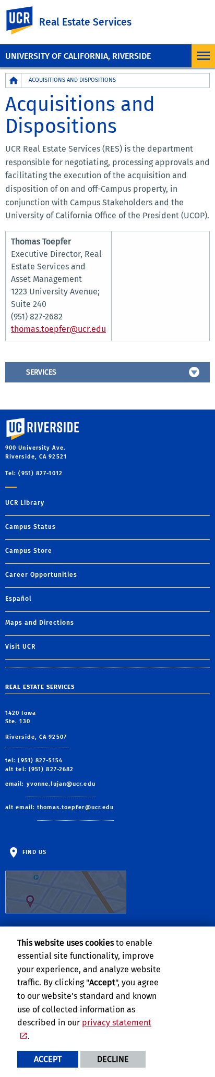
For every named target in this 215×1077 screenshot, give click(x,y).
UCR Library (24, 502)
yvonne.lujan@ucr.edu (61, 784)
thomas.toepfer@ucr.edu (58, 329)
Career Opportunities (41, 574)
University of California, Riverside (78, 56)
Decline (113, 1059)
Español (18, 598)
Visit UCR (20, 646)
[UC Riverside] (25, 20)
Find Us (33, 852)
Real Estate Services (85, 22)
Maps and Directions (39, 622)
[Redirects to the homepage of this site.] (13, 80)
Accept (48, 1059)
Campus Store (28, 550)
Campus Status (30, 526)
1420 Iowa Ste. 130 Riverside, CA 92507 (37, 725)
